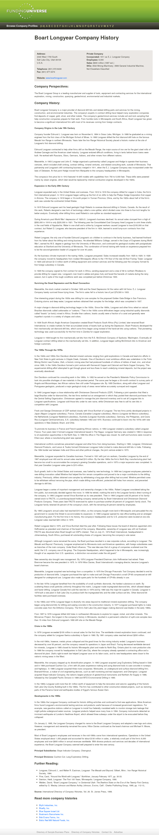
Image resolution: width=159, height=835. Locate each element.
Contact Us (107, 832)
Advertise (118, 832)
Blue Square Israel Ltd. (49, 811)
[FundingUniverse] (27, 11)
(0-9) (42, 26)
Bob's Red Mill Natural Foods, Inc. (54, 820)
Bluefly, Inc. (44, 808)
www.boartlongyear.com (56, 77)
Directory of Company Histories (85, 832)
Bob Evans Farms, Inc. (49, 817)
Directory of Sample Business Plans (53, 832)
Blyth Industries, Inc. (48, 805)
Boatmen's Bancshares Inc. (51, 814)
